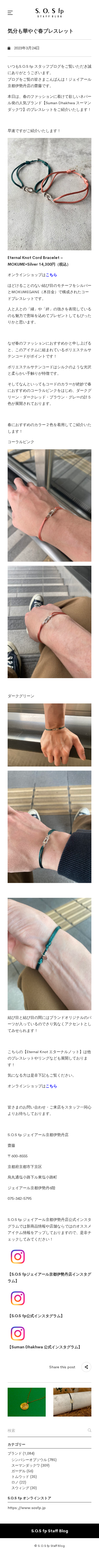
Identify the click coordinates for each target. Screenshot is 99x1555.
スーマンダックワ (25, 1465)
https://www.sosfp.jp (27, 1507)
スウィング (20, 1488)
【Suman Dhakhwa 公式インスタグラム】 (45, 1347)
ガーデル (18, 1471)
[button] (11, 12)
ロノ (15, 1482)
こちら (51, 274)
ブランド (15, 1453)
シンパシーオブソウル (29, 1459)
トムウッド (20, 1476)
